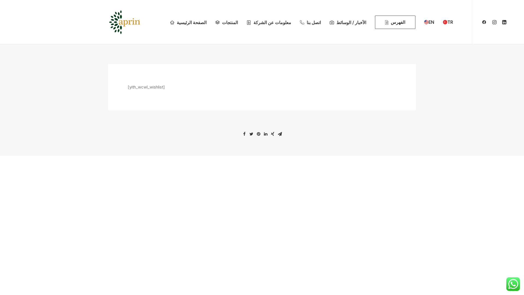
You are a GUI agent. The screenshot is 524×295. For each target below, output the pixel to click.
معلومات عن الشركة (272, 22)
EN (431, 22)
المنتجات (230, 22)
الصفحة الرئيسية (192, 22)
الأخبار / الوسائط (351, 22)
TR (450, 22)
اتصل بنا (314, 22)
